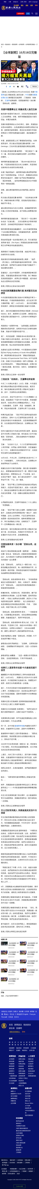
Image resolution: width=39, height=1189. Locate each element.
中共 (27, 95)
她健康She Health (16, 1093)
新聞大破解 (22, 1071)
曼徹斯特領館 (20, 726)
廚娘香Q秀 (28, 1108)
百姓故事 (18, 1145)
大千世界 (27, 1105)
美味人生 (27, 1101)
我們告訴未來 (20, 1121)
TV (28, 13)
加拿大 (15, 1011)
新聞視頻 (12, 1056)
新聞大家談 (22, 1059)
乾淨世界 (30, 1169)
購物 (23, 1032)
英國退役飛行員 (16, 290)
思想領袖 (21, 1068)
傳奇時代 (18, 1123)
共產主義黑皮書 (20, 1143)
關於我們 (12, 1160)
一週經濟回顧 (13, 1076)
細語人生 (21, 1085)
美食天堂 (27, 1098)
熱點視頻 (18, 1048)
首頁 (2, 44)
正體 (21, 1)
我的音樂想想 (29, 1115)
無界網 (4, 1173)
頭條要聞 (11, 1048)
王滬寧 (7, 100)
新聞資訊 (18, 1025)
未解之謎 (30, 1059)
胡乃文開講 (14, 1096)
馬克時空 (21, 1080)
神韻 (5, 1)
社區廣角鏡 (12, 1078)
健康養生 (14, 1088)
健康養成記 (14, 1098)
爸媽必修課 (31, 1071)
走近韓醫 (13, 1103)
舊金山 (6, 1014)
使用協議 (4, 1162)
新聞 (10, 1038)
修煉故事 (18, 1150)
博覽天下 (11, 1050)
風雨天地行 (19, 1140)
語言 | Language (33, 1)
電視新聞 (14, 44)
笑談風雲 (30, 1061)
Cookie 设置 (19, 1186)
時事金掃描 (22, 1064)
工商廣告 (18, 1152)
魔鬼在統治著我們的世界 (23, 1130)
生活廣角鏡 (28, 1091)
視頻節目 (7, 44)
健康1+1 (13, 1091)
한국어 (16, 1017)
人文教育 (31, 1056)
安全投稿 (12, 1162)
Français (32, 1014)
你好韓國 (27, 1096)
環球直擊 (11, 1061)
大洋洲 (26, 1011)
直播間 (19, 1028)
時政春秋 (21, 1066)
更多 (18, 1173)
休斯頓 (32, 1011)
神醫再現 (13, 1101)
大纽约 (10, 1011)
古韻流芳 (30, 1064)
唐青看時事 (22, 1076)
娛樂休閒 (28, 1088)
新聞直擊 (11, 1068)
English (25, 1014)
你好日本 (27, 1093)
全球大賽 (32, 1050)
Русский (4, 1017)
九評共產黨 (19, 1133)
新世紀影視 (11, 1173)
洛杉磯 (21, 1011)
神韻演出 (24, 1050)
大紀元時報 (22, 1169)
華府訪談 (11, 1073)
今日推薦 (33, 1048)
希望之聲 (4, 1171)
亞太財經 (11, 1083)
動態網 (31, 1171)
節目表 (12, 1028)
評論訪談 (22, 1056)
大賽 (10, 1)
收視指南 (20, 1160)
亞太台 (12, 1014)
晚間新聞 (11, 1066)
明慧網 (24, 1171)
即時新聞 (26, 1048)
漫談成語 (30, 1068)
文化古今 (30, 1073)
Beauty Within (29, 1103)
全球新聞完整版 (30, 44)
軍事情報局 (22, 1073)
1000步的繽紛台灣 (30, 1112)
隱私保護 (27, 1160)
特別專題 (19, 1118)
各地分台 (15, 1)
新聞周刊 (11, 1071)
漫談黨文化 (19, 1147)
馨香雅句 (30, 1066)
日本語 (10, 1017)
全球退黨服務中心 (15, 1171)
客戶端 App (5, 1165)
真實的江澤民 (20, 1135)
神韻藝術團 (13, 1169)
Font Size (22, 86)
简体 (25, 1)
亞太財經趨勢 (13, 1080)
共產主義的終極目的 (22, 1128)
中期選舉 (9, 109)
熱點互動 (21, 1061)
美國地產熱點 (32, 1076)
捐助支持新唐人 (15, 1032)
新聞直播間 (21, 13)
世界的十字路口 (23, 1078)
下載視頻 (34, 86)
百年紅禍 (18, 1138)
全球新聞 (21, 44)
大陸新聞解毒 (23, 1083)
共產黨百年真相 (20, 1126)
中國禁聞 (11, 1064)
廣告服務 (19, 1162)
